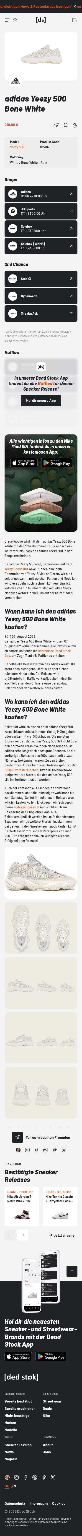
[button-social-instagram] (27, 1150)
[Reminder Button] (65, 125)
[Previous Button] (10, 1235)
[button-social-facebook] (36, 1150)
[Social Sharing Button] (17, 1137)
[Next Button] (22, 1235)
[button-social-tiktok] (54, 1150)
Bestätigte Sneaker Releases (31, 1175)
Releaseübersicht (26, 807)
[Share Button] (56, 125)
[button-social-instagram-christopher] (18, 1150)
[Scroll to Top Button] (72, 1271)
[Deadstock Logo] (41, 20)
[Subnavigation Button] (7, 20)
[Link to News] (15, 20)
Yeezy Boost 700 (16, 569)
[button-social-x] (64, 1150)
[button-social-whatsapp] (45, 1150)
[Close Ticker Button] (74, 6)
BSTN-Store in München (21, 770)
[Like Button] (74, 125)
